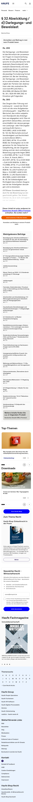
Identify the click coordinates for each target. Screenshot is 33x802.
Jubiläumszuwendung (10, 266)
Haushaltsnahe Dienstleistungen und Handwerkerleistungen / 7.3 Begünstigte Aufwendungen (16, 308)
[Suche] (25, 3)
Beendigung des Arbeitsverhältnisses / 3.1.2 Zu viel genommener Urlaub (15, 248)
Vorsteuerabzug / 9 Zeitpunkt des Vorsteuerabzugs (14, 405)
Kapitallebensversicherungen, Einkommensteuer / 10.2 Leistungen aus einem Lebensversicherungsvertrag (16, 327)
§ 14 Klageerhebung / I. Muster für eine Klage (15, 388)
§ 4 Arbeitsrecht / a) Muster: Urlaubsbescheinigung (12, 318)
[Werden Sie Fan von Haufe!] (2, 761)
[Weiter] (29, 465)
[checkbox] (5, 599)
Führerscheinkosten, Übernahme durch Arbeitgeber (15, 372)
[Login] (30, 3)
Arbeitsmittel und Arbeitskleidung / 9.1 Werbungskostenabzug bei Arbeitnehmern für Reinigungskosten (15, 298)
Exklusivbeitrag (9, 458)
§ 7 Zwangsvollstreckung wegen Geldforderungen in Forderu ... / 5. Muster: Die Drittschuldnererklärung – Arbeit (16, 257)
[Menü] (13, 3)
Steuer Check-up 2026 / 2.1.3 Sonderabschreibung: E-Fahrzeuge (16, 273)
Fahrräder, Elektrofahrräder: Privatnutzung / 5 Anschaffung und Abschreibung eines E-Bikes (16, 288)
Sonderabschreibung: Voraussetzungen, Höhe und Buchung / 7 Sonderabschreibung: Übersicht (16, 337)
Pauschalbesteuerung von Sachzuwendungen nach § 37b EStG (15, 346)
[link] (4, 10)
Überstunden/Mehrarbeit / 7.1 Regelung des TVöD (16, 380)
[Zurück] (24, 465)
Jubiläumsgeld (7, 280)
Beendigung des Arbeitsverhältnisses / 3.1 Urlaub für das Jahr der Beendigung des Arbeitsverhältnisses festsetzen (15, 239)
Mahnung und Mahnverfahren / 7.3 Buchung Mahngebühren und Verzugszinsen (16, 364)
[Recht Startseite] (5, 3)
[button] (16, 217)
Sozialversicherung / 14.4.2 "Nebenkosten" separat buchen (16, 397)
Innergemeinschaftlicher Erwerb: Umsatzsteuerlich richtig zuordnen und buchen (15, 355)
